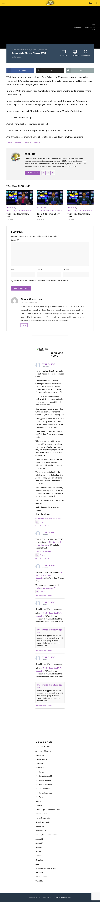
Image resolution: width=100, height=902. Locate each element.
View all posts (32, 173)
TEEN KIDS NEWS (48, 364)
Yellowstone (34, 143)
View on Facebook (40, 526)
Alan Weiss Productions (61, 897)
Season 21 (43, 50)
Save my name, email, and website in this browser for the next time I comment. (41, 281)
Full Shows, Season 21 (29, 50)
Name (13, 270)
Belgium (9, 143)
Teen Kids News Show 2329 (48, 215)
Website (66, 270)
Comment (15, 240)
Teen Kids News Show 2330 (17, 215)
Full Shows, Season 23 (15, 211)
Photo (42, 522)
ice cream (18, 143)
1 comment (63, 55)
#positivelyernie (54, 518)
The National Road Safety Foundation (48, 575)
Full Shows (16, 50)
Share (50, 526)
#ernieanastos (41, 518)
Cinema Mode (85, 55)
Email (39, 270)
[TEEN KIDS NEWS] (43, 350)
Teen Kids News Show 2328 (78, 215)
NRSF (26, 143)
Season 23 (28, 211)
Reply (24, 325)
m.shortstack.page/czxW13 (46, 551)
